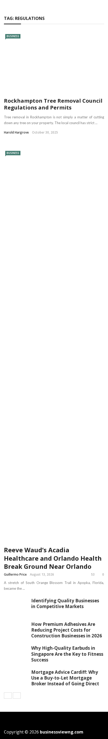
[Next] (17, 695)
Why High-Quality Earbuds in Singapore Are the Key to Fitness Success (67, 654)
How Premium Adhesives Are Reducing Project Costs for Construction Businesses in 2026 (66, 630)
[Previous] (8, 695)
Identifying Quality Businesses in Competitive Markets (65, 603)
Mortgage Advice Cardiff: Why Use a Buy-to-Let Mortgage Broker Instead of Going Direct (65, 678)
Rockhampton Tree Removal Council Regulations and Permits (53, 104)
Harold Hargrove (16, 132)
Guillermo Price (15, 574)
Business (13, 36)
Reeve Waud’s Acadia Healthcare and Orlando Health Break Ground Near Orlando (53, 557)
